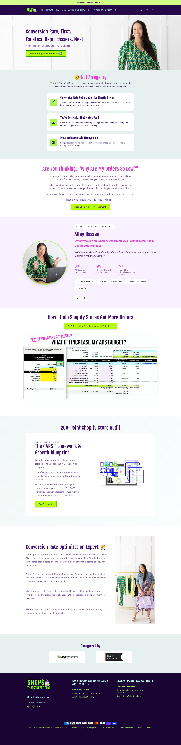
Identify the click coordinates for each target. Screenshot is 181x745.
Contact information (125, 728)
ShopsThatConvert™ (44, 728)
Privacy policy (91, 728)
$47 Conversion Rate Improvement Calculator (90, 326)
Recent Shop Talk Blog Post (129, 696)
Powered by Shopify (60, 728)
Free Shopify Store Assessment (90, 207)
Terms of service (107, 728)
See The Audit (46, 504)
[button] (141, 10)
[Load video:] (90, 368)
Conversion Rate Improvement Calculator (130, 691)
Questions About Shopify (83, 697)
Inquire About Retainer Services (86, 693)
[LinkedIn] (84, 298)
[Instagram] (77, 298)
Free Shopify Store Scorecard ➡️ (46, 53)
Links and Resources (126, 687)
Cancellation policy (144, 728)
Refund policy (77, 728)
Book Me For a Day (80, 690)
